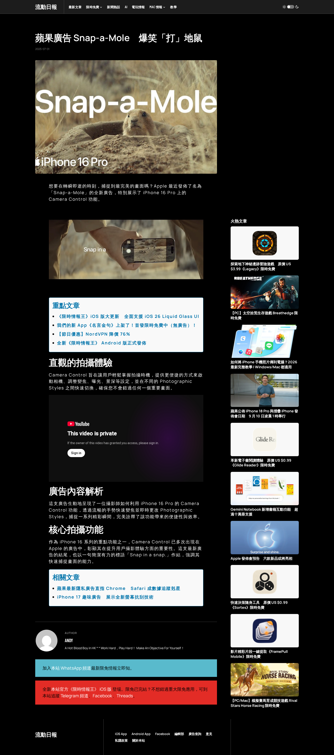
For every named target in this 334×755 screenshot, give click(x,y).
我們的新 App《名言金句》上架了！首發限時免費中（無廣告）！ (127, 325)
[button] (290, 6)
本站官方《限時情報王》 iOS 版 (81, 689)
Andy (69, 640)
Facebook (102, 696)
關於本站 (138, 740)
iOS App (121, 734)
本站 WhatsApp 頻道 (71, 668)
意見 (209, 734)
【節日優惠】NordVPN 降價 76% (93, 334)
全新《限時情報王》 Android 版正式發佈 (102, 343)
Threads (125, 696)
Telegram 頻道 (74, 696)
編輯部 (179, 734)
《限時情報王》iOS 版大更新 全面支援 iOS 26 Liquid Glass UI (128, 316)
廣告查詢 (195, 734)
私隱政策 (121, 740)
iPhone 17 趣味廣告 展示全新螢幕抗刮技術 (105, 597)
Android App (141, 734)
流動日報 (46, 6)
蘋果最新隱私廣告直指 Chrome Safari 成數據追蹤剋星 (119, 588)
